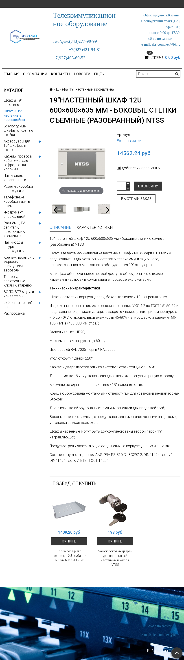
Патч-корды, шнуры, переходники (14, 246)
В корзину (148, 186)
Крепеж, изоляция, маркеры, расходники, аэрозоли (19, 263)
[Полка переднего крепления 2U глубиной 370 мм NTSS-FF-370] (69, 509)
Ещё (98, 74)
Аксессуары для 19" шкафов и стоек (17, 145)
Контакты (60, 74)
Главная (12, 74)
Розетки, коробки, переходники (18, 188)
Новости (82, 74)
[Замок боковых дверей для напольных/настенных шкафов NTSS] (115, 509)
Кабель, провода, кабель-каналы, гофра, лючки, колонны (18, 162)
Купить (69, 541)
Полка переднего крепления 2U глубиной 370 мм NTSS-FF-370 (69, 555)
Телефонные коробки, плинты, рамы (17, 201)
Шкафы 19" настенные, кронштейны (14, 115)
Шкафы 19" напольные (13, 102)
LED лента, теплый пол (18, 304)
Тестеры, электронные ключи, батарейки (18, 281)
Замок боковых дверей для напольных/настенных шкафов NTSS (115, 558)
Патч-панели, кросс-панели (15, 177)
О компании (35, 74)
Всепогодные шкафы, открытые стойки (18, 130)
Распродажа (14, 313)
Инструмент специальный (14, 214)
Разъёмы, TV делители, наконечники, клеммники (14, 229)
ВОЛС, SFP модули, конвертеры (19, 294)
